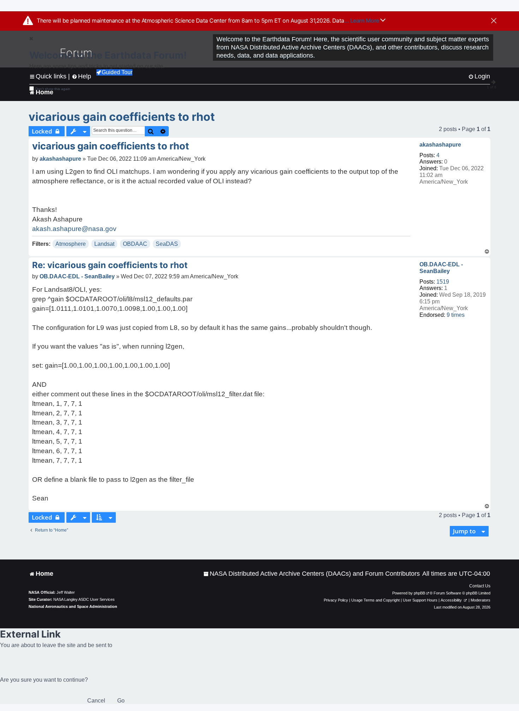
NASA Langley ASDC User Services (84, 599)
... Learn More (362, 20)
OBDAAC (135, 244)
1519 (442, 282)
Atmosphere (70, 244)
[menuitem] (311, 574)
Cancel (96, 701)
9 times (456, 315)
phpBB (419, 593)
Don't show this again (52, 89)
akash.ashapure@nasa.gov (74, 228)
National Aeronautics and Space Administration (73, 606)
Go (121, 701)
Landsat (104, 244)
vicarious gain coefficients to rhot (122, 117)
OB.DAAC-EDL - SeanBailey (441, 267)
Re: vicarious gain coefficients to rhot (109, 265)
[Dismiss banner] (493, 21)
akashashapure (440, 145)
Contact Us (479, 585)
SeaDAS (167, 244)
